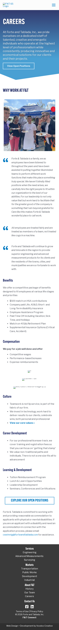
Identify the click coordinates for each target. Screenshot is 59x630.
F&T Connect (29, 617)
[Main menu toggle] (54, 5)
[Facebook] (27, 606)
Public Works (29, 572)
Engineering (29, 552)
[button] (18, 66)
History (29, 588)
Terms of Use (22, 611)
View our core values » (22, 423)
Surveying (29, 559)
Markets (29, 565)
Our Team (29, 592)
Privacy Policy (36, 611)
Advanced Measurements (29, 556)
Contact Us (29, 601)
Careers (29, 596)
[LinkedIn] (32, 606)
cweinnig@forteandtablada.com (20, 534)
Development (29, 576)
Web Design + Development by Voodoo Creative (29, 626)
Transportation (29, 568)
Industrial (29, 580)
